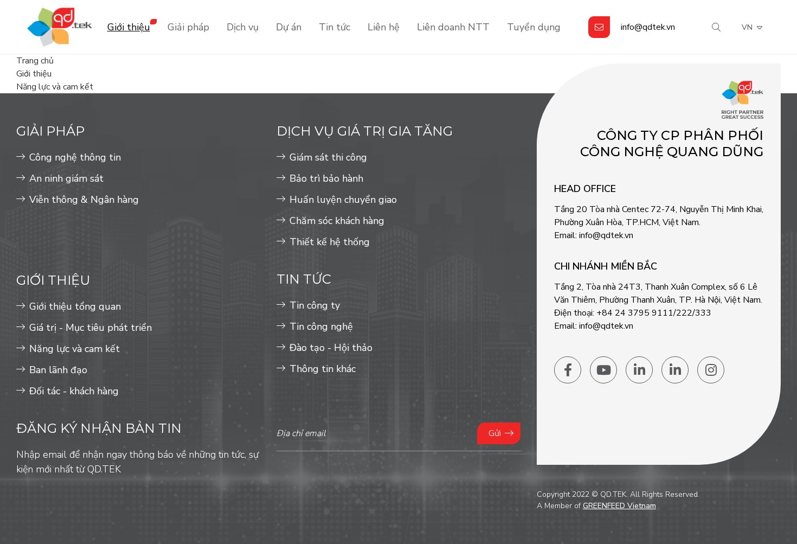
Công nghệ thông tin (75, 157)
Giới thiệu (128, 27)
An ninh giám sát (66, 178)
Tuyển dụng (534, 27)
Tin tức (334, 27)
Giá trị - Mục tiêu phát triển (90, 327)
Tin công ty (315, 305)
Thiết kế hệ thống (330, 241)
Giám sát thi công (328, 157)
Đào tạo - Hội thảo (331, 347)
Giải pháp (188, 27)
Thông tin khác (323, 368)
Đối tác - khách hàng (74, 391)
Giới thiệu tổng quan (75, 306)
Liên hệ (384, 27)
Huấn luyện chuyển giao (343, 199)
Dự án (288, 27)
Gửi (495, 433)
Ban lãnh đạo (58, 369)
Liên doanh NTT (453, 27)
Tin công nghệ (321, 326)
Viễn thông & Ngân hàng (84, 199)
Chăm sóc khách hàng (337, 220)
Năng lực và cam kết (74, 348)
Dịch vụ (243, 27)
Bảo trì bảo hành (326, 178)
